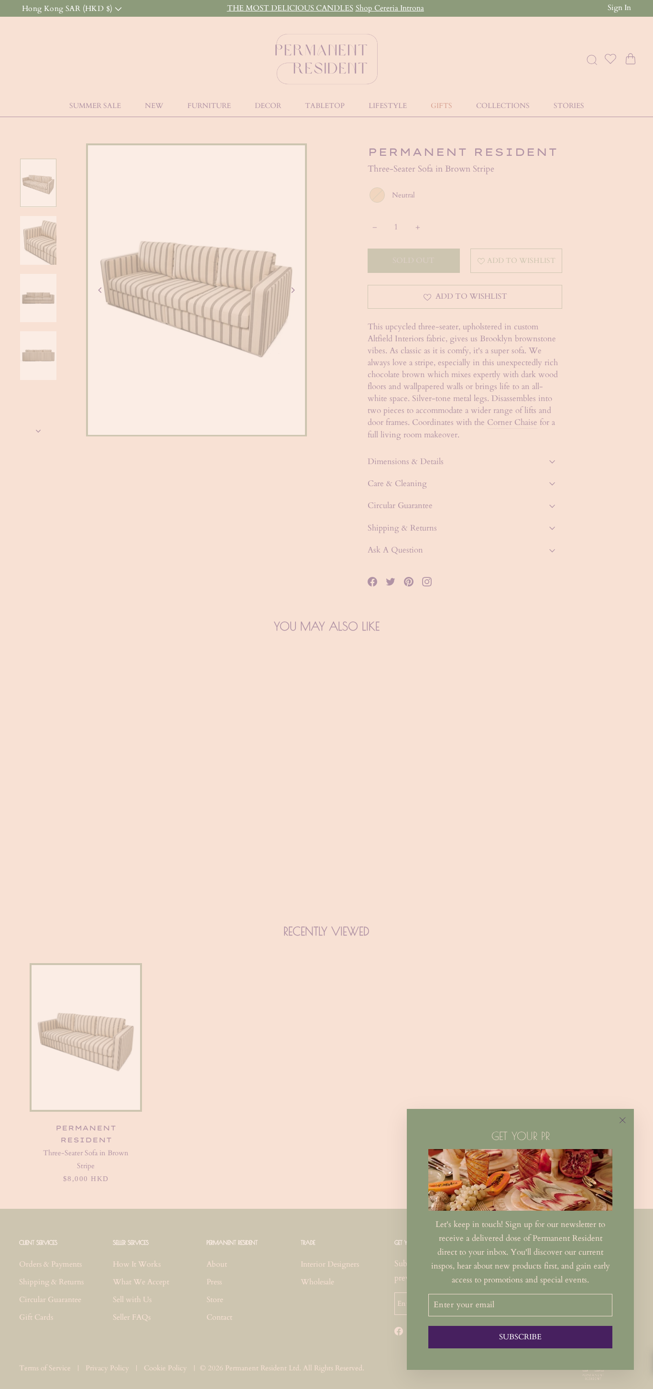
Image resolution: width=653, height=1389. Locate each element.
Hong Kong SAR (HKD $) (68, 7)
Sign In (619, 7)
